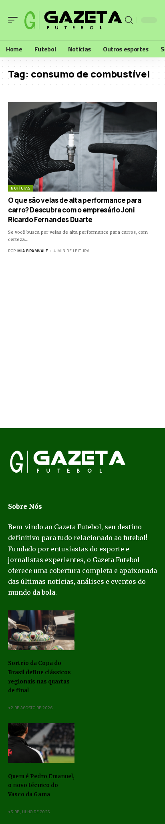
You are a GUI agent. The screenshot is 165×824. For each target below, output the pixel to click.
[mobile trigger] (15, 20)
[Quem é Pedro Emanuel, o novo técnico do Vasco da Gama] (41, 743)
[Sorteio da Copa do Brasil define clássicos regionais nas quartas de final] (41, 630)
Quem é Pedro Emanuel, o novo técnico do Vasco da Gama (41, 785)
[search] (129, 20)
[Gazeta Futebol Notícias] (72, 20)
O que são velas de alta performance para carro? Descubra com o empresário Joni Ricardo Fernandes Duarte (74, 210)
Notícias (20, 188)
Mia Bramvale (32, 251)
